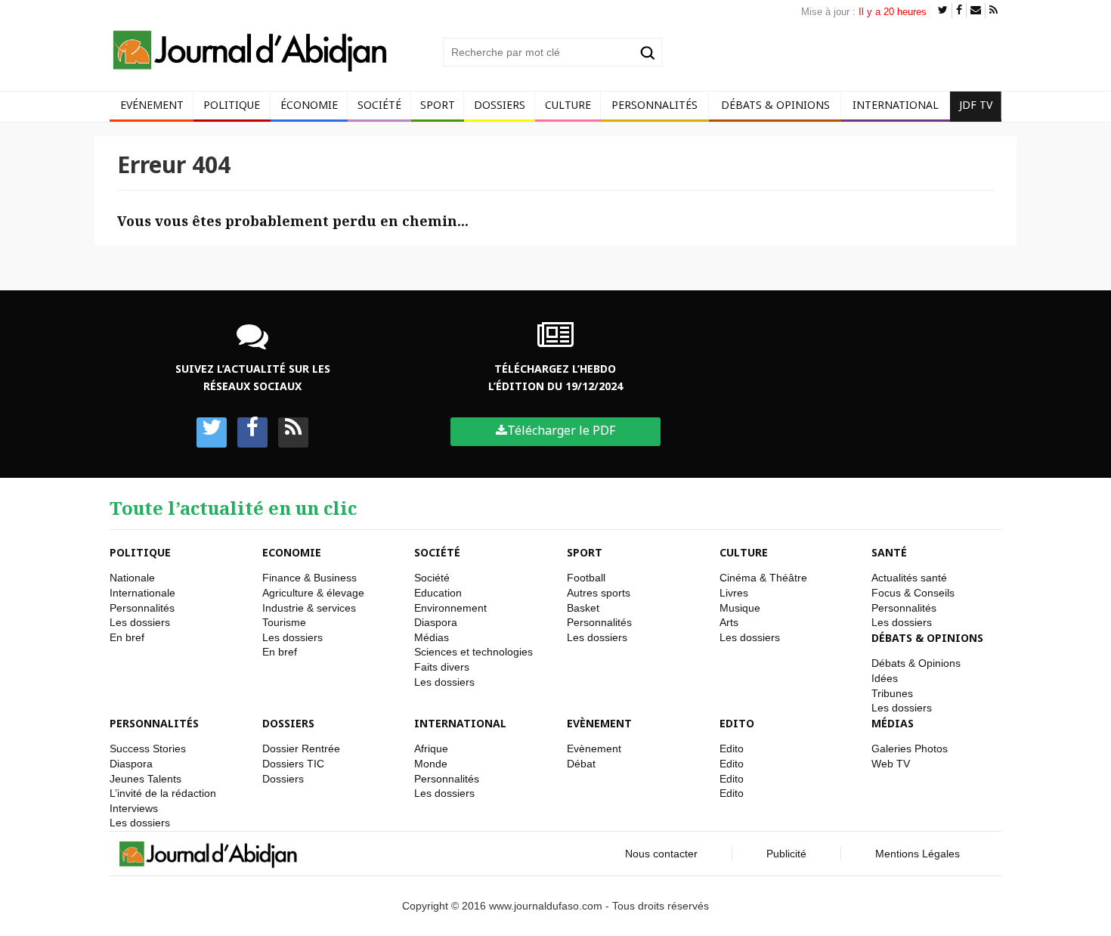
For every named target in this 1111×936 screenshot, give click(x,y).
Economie (291, 552)
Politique (231, 105)
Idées (884, 678)
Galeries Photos (909, 748)
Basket (583, 608)
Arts (729, 622)
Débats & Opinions (775, 105)
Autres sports (598, 593)
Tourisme (284, 622)
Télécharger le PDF (561, 430)
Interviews (134, 808)
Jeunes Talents (145, 779)
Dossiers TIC (293, 764)
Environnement (450, 608)
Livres (734, 593)
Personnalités (654, 105)
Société (379, 105)
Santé (889, 552)
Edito (737, 723)
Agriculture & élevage (313, 593)
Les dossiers (140, 622)
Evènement (599, 723)
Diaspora (435, 622)
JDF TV (975, 105)
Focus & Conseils (913, 593)
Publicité (786, 854)
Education (438, 593)
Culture (568, 105)
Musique (740, 608)
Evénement (152, 105)
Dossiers (499, 105)
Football (586, 578)
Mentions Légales (917, 854)
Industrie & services (309, 608)
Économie (309, 105)
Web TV (890, 764)
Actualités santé (909, 578)
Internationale (142, 593)
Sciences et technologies (473, 652)
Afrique (431, 748)
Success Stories (148, 748)
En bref (127, 637)
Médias (431, 637)
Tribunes (892, 693)
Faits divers (441, 667)
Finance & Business (309, 578)
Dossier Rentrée (301, 748)
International (896, 105)
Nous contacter (661, 854)
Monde (430, 764)
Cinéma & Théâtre (763, 578)
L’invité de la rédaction (163, 793)
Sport (437, 105)
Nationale (132, 578)
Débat (581, 764)
